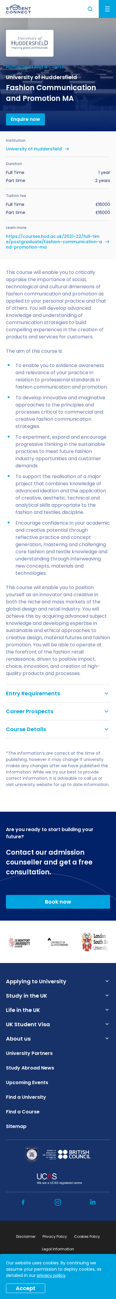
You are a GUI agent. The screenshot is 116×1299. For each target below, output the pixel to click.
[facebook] (23, 1202)
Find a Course (49, 67)
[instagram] (58, 1202)
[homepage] (18, 8)
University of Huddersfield (34, 149)
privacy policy (51, 1275)
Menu (107, 9)
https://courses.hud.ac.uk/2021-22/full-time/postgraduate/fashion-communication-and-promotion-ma (54, 242)
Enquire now (25, 119)
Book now (58, 901)
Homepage (18, 67)
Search (90, 9)
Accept (25, 1288)
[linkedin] (93, 1202)
